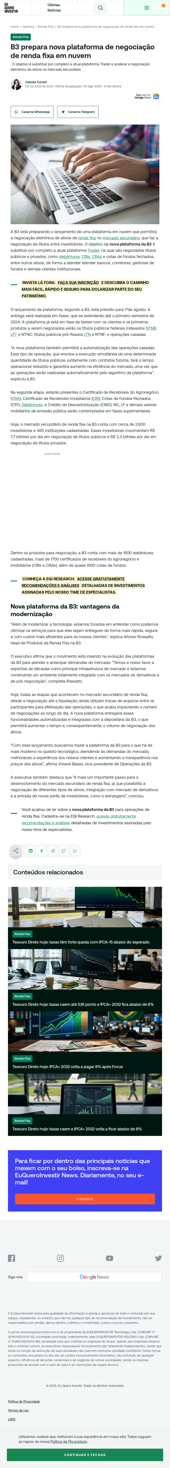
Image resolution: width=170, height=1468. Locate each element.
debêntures (69, 256)
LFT (14, 334)
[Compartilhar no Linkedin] (30, 850)
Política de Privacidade (24, 1401)
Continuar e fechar (85, 1455)
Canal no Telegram (81, 112)
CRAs (97, 256)
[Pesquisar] (100, 8)
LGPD (11, 1419)
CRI (96, 398)
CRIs (86, 256)
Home (15, 26)
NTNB (151, 328)
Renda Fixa (46, 26)
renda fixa (87, 238)
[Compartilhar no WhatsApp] (74, 850)
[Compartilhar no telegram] (52, 850)
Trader (93, 250)
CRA (16, 398)
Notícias (28, 26)
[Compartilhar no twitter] (63, 850)
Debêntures (32, 404)
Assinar (85, 1199)
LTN (87, 334)
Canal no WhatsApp (35, 112)
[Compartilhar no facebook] (41, 850)
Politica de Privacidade (68, 1442)
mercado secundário (120, 238)
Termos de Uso (18, 1410)
